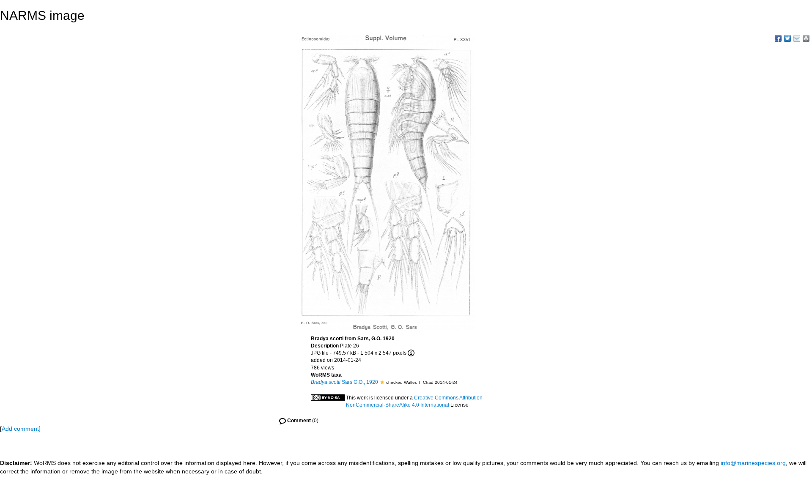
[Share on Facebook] (778, 38)
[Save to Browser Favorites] (796, 38)
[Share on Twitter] (787, 38)
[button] (382, 382)
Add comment (20, 428)
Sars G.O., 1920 (344, 382)
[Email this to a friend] (806, 38)
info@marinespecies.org (753, 462)
